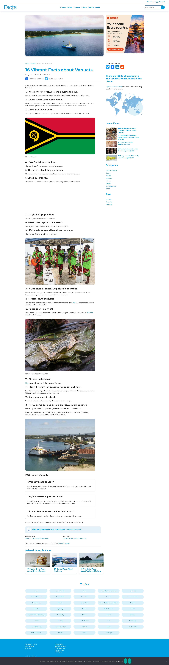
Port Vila (109, 202)
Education (84, 597)
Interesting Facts (60, 646)
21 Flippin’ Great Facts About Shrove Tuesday (36, 570)
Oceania (32, 63)
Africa (36, 591)
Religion (132, 615)
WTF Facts (58, 652)
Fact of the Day (111, 170)
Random (77, 7)
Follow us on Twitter (55, 79)
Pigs (26, 383)
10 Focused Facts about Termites (74, 538)
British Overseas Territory (108, 591)
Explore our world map (114, 87)
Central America (36, 597)
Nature (69, 7)
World (97, 7)
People (84, 615)
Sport (108, 621)
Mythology (60, 609)
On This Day (60, 615)
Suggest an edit (159, 2)
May (74, 303)
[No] (167, 661)
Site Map (28, 648)
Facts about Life (60, 648)
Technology (132, 621)
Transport (84, 627)
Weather (60, 633)
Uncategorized (111, 186)
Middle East (36, 609)
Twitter (107, 67)
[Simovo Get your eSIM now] (125, 53)
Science (84, 7)
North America (108, 609)
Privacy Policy (29, 646)
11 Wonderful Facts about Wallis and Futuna (91, 570)
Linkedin (117, 67)
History (63, 7)
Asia (84, 591)
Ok (125, 661)
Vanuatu (109, 204)
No (130, 661)
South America (84, 621)
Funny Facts (58, 644)
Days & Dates (60, 597)
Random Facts (59, 650)
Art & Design (60, 591)
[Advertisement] (60, 198)
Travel (108, 627)
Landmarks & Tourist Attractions (108, 603)
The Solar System (60, 627)
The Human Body (36, 627)
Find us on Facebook (36, 79)
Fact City (10, 7)
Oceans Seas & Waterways (36, 615)
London (132, 603)
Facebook (112, 67)
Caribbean (133, 591)
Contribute (150, 2)
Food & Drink (36, 603)
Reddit (122, 67)
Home (27, 63)
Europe (108, 597)
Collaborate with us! (31, 644)
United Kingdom (36, 633)
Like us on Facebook (56, 530)
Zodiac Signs (108, 633)
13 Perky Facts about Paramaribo (36, 538)
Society (91, 7)
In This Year (84, 603)
